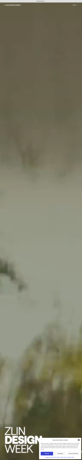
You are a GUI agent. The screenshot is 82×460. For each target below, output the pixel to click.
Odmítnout (60, 453)
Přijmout (47, 453)
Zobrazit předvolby (73, 453)
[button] (79, 440)
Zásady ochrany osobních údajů (52, 457)
